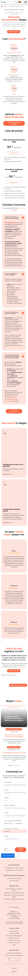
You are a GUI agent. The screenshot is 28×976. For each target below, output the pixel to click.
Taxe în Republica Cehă (14, 878)
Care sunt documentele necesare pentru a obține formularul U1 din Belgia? (12, 356)
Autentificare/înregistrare (14, 953)
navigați (19, 915)
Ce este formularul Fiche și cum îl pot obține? (12, 313)
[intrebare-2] (23, 274)
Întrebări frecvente (14, 942)
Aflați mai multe (14, 31)
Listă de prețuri (14, 931)
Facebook (14, 968)
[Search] (16, 2)
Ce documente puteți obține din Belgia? (11, 274)
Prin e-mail (9, 823)
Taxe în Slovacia (14, 880)
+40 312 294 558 (14, 670)
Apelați (7, 797)
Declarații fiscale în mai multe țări (14, 868)
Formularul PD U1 (10, 222)
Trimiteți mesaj (20, 849)
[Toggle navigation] (25, 2)
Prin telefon (19, 823)
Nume (6, 790)
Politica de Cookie (14, 938)
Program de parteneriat (14, 940)
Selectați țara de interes (11, 828)
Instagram (14, 971)
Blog (14, 945)
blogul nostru (16, 765)
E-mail (6, 813)
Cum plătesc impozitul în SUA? (14, 753)
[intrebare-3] (23, 313)
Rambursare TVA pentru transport (14, 899)
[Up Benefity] (14, 959)
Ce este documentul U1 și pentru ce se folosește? (12, 217)
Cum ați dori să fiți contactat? (13, 820)
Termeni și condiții (14, 933)
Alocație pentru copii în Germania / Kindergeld (14, 735)
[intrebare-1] (23, 218)
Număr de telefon (10, 805)
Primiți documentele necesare (14, 123)
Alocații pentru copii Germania (14, 870)
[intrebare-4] (23, 356)
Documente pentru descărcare (14, 955)
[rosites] (2, 6)
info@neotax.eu (21, 667)
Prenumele (8, 782)
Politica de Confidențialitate (14, 935)
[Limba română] (20, 2)
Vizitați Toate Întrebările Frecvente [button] (14, 411)
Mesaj (6, 836)
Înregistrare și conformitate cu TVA (14, 893)
